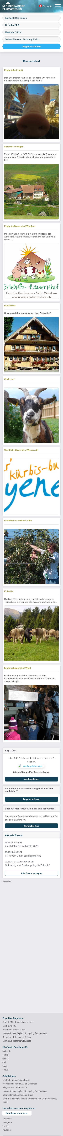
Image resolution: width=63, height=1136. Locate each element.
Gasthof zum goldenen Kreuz (16, 1080)
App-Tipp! (10, 750)
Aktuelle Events (14, 835)
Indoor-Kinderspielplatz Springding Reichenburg (24, 1033)
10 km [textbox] (18, 32)
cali (4, 1062)
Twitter (5, 1126)
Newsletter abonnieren (17, 1113)
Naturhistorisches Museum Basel (17, 1095)
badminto (6, 1051)
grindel (5, 1058)
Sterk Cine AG (9, 1026)
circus (5, 1070)
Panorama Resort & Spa (13, 1029)
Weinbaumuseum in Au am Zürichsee (19, 1084)
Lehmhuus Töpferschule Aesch (16, 1041)
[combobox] (31, 18)
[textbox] (36, 18)
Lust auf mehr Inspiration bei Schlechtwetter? (30, 808)
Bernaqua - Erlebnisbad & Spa (16, 1037)
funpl (4, 1066)
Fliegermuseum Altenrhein (14, 1087)
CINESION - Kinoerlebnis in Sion (17, 1022)
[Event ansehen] (31, 844)
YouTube (6, 1130)
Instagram (7, 1122)
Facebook (7, 1118)
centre (5, 1055)
